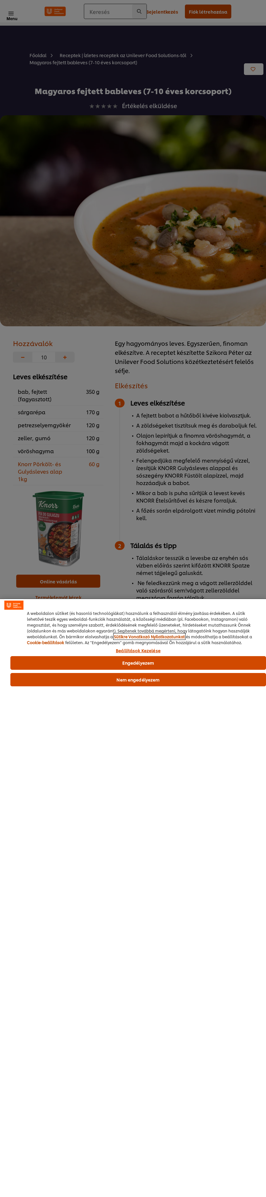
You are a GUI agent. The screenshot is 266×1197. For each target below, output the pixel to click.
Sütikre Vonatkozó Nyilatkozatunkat (149, 636)
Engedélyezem (138, 663)
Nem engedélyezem (138, 679)
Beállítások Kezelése (138, 650)
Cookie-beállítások (45, 642)
